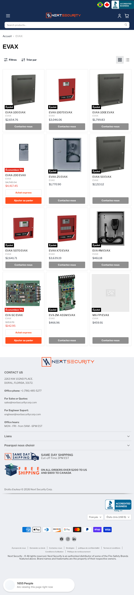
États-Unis (116, 517)
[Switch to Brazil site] (100, 5)
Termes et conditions (111, 548)
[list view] (127, 60)
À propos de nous (19, 548)
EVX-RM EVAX (101, 250)
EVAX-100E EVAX (103, 112)
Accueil (7, 36)
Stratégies (70, 548)
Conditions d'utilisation (54, 552)
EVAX (8, 115)
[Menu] (8, 15)
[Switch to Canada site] (107, 5)
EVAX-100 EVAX (15, 112)
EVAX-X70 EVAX (59, 250)
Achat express (23, 192)
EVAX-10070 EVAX (60, 112)
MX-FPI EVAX (100, 315)
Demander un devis (37, 548)
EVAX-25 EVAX (58, 176)
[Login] (119, 15)
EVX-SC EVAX (14, 315)
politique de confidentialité (88, 548)
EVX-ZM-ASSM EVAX (62, 315)
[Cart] (126, 15)
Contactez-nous (55, 548)
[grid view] (120, 60)
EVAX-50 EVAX (101, 176)
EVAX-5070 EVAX (16, 250)
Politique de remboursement (79, 552)
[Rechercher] (126, 25)
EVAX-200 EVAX (15, 175)
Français (93, 517)
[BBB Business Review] (122, 4)
